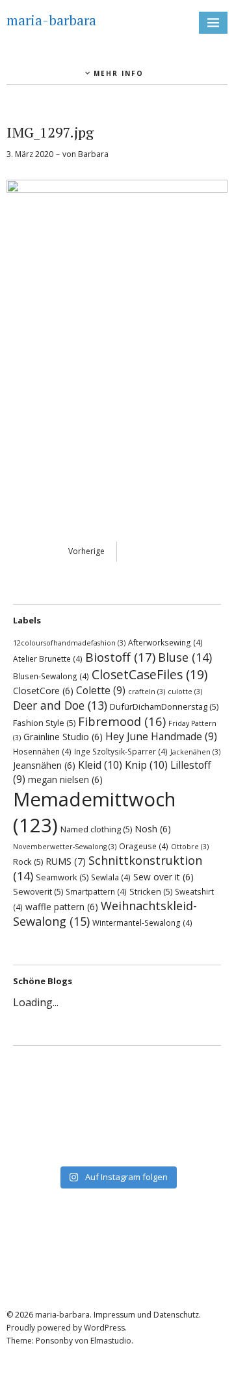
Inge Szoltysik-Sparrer (121, 751)
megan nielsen (65, 779)
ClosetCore (43, 690)
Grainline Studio (63, 736)
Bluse (185, 657)
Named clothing (96, 829)
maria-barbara (51, 19)
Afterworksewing (165, 642)
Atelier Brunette (48, 658)
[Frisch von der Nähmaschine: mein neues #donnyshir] (117, 1134)
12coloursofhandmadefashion (69, 642)
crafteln (146, 691)
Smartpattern (96, 891)
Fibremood (122, 721)
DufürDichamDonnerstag (164, 706)
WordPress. (105, 1327)
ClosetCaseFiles (149, 674)
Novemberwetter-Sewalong (64, 846)
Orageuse (143, 846)
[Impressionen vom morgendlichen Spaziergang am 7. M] (117, 1151)
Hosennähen (42, 751)
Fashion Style (44, 723)
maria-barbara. (63, 1314)
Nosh (153, 829)
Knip (146, 765)
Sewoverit (38, 891)
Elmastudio (110, 1340)
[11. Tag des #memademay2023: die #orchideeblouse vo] (117, 1101)
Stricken (150, 891)
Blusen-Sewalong (51, 676)
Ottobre (190, 846)
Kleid (100, 765)
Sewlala (111, 877)
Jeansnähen (44, 765)
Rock (28, 861)
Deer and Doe (60, 705)
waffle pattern (61, 906)
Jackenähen (195, 751)
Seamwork (62, 877)
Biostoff (120, 657)
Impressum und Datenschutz (146, 1314)
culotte (185, 691)
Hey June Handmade (161, 736)
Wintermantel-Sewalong (142, 922)
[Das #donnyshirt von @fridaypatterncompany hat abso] (117, 1067)
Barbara (93, 154)
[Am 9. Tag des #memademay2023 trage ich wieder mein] (117, 1118)
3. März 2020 (29, 154)
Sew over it (163, 877)
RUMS (66, 861)
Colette (100, 690)
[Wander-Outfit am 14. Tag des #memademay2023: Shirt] (117, 1084)
